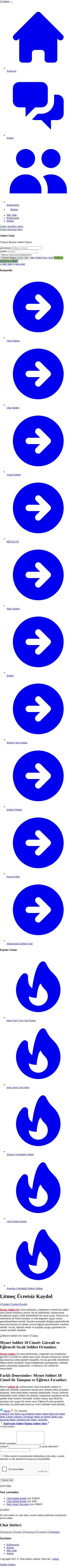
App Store (17, 229)
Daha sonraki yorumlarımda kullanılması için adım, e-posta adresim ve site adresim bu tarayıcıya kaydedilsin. (32, 1457)
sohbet (55, 1559)
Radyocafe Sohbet (13, 1423)
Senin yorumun (8, 1443)
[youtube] (41, 1532)
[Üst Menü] (11, 2)
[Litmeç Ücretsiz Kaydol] (13, 1304)
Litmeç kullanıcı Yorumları (19, 1416)
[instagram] (28, 1532)
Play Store (18, 226)
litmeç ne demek (42, 1416)
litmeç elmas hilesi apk (46, 1413)
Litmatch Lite (7, 1413)
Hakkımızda (13, 218)
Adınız (4, 1446)
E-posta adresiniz (49, 1446)
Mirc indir (12, 215)
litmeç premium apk (20, 1419)
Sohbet (10, 1553)
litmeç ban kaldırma (24, 1413)
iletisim (10, 220)
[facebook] (6, 1532)
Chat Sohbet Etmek (17, 1498)
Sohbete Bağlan (9, 258)
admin (7, 1410)
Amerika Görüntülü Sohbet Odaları (25, 1288)
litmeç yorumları (39, 1419)
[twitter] (17, 1532)
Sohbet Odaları (7, 1564)
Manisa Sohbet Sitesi (35, 1423)
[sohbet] (4, 1)
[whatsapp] (53, 1532)
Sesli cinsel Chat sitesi (18, 1504)
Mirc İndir (35, 257)
